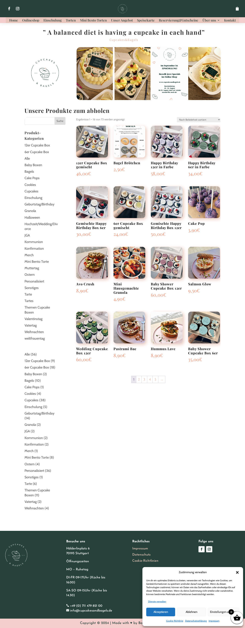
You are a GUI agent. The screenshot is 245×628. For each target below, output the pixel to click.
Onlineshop (30, 20)
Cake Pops (32, 178)
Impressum (214, 620)
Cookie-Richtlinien (145, 560)
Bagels (29, 171)
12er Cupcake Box (37, 145)
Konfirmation (34, 248)
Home (13, 20)
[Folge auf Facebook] (9, 8)
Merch (29, 255)
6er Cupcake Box (36, 152)
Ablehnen (191, 612)
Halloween (32, 217)
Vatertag (30, 325)
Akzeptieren (161, 612)
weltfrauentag (34, 338)
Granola (30, 211)
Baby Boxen (33, 165)
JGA (27, 235)
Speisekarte (146, 20)
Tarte (28, 294)
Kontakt (230, 20)
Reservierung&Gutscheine (178, 20)
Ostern (29, 275)
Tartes (28, 301)
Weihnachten (34, 332)
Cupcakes (31, 191)
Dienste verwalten (157, 601)
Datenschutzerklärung (196, 620)
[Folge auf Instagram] (17, 8)
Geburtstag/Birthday (39, 204)
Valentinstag (33, 319)
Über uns (209, 20)
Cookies (30, 185)
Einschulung (52, 20)
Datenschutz (141, 554)
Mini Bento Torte (36, 261)
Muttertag (31, 268)
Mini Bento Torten (93, 20)
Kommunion (33, 242)
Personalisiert (34, 281)
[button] (237, 572)
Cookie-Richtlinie (174, 620)
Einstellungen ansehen (223, 612)
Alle (27, 158)
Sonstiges (31, 288)
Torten (71, 20)
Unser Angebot (122, 20)
